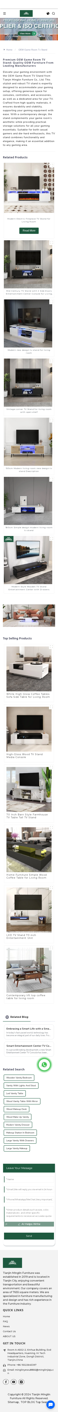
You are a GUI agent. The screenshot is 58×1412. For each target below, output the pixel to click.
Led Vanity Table (14, 1093)
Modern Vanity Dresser (18, 1124)
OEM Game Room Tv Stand (33, 49)
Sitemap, (14, 1402)
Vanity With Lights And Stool (21, 1085)
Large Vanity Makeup (16, 1148)
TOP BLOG (28, 1402)
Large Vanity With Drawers (20, 1140)
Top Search (43, 1402)
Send (29, 1236)
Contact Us (9, 1331)
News (6, 1326)
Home (9, 49)
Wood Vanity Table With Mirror (22, 1101)
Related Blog (19, 1016)
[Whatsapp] (44, 1064)
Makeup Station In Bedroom (20, 1132)
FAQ (5, 1321)
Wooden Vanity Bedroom (19, 1077)
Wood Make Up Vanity (17, 1117)
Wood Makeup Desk (16, 1109)
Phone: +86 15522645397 (21, 1364)
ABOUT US (9, 1336)
